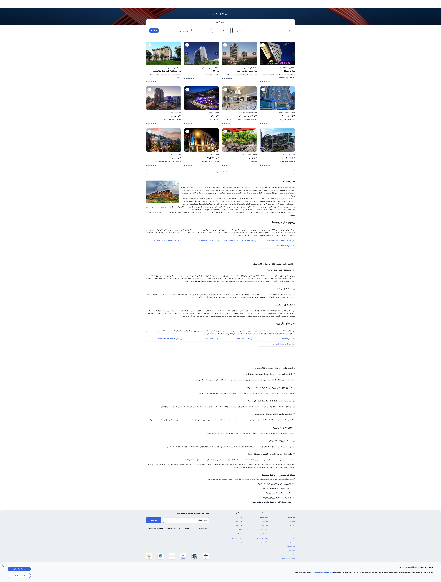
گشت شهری (292, 542)
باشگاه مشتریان (264, 534)
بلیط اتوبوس (291, 530)
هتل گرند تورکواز (213, 158)
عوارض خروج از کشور (262, 538)
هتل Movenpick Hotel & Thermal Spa (166, 240)
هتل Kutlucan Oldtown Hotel (281, 344)
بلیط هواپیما (291, 517)
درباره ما (239, 517)
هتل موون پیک (175, 158)
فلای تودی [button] (239, 513)
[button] (220, 23)
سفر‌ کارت (239, 534)
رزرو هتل (280, 198)
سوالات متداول (264, 530)
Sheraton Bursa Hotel (172, 120)
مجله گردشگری (238, 530)
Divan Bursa (214, 120)
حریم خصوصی (328, 572)
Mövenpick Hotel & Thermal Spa (168, 161)
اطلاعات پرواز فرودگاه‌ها (288, 558)
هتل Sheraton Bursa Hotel (207, 240)
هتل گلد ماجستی (288, 158)
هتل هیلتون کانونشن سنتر (247, 71)
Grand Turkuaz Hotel (210, 161)
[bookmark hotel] (263, 45)
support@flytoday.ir (155, 528)
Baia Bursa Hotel (212, 75)
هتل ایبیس (253, 158)
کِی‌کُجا (293, 554)
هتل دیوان (215, 116)
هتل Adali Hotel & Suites (245, 339)
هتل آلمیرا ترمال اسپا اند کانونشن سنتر (166, 71)
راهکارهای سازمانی (263, 542)
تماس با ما (239, 521)
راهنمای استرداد (264, 517)
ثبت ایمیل (154, 520)
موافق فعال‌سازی (19, 569)
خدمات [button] (293, 513)
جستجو (154, 30)
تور (294, 538)
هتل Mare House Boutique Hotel (168, 339)
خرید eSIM (292, 550)
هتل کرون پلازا (289, 71)
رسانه (240, 542)
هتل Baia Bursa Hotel (284, 246)
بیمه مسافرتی (291, 546)
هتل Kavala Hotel (210, 339)
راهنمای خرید (264, 521)
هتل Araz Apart (286, 339)
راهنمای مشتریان (226, 479)
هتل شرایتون (176, 116)
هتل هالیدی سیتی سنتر (248, 116)
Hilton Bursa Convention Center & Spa (242, 75)
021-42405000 (184, 528)
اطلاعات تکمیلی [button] (263, 513)
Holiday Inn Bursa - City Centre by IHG (242, 120)
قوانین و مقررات (264, 525)
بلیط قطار (292, 525)
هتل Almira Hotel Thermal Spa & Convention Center (236, 240)
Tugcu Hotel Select (287, 120)
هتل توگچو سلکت (288, 116)
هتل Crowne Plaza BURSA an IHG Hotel (278, 240)
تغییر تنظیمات (19, 575)
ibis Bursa (253, 161)
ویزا (294, 534)
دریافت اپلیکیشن (237, 538)
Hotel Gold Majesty (287, 161)
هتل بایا (216, 71)
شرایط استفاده (317, 572)
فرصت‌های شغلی (237, 525)
